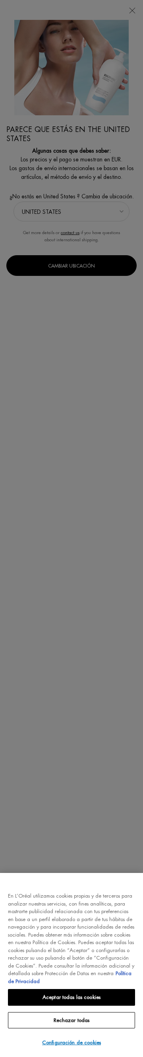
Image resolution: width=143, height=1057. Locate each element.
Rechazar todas (72, 1020)
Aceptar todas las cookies (71, 997)
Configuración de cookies (71, 1042)
